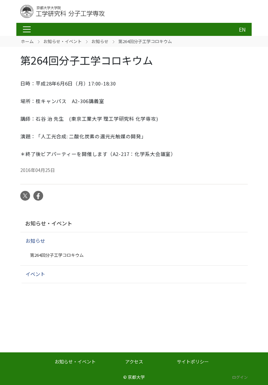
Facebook (38, 196)
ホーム (27, 41)
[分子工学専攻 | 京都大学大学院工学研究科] (72, 11)
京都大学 (136, 377)
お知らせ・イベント (62, 41)
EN (242, 29)
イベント (35, 273)
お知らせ (100, 41)
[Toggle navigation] (26, 29)
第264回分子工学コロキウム (57, 255)
